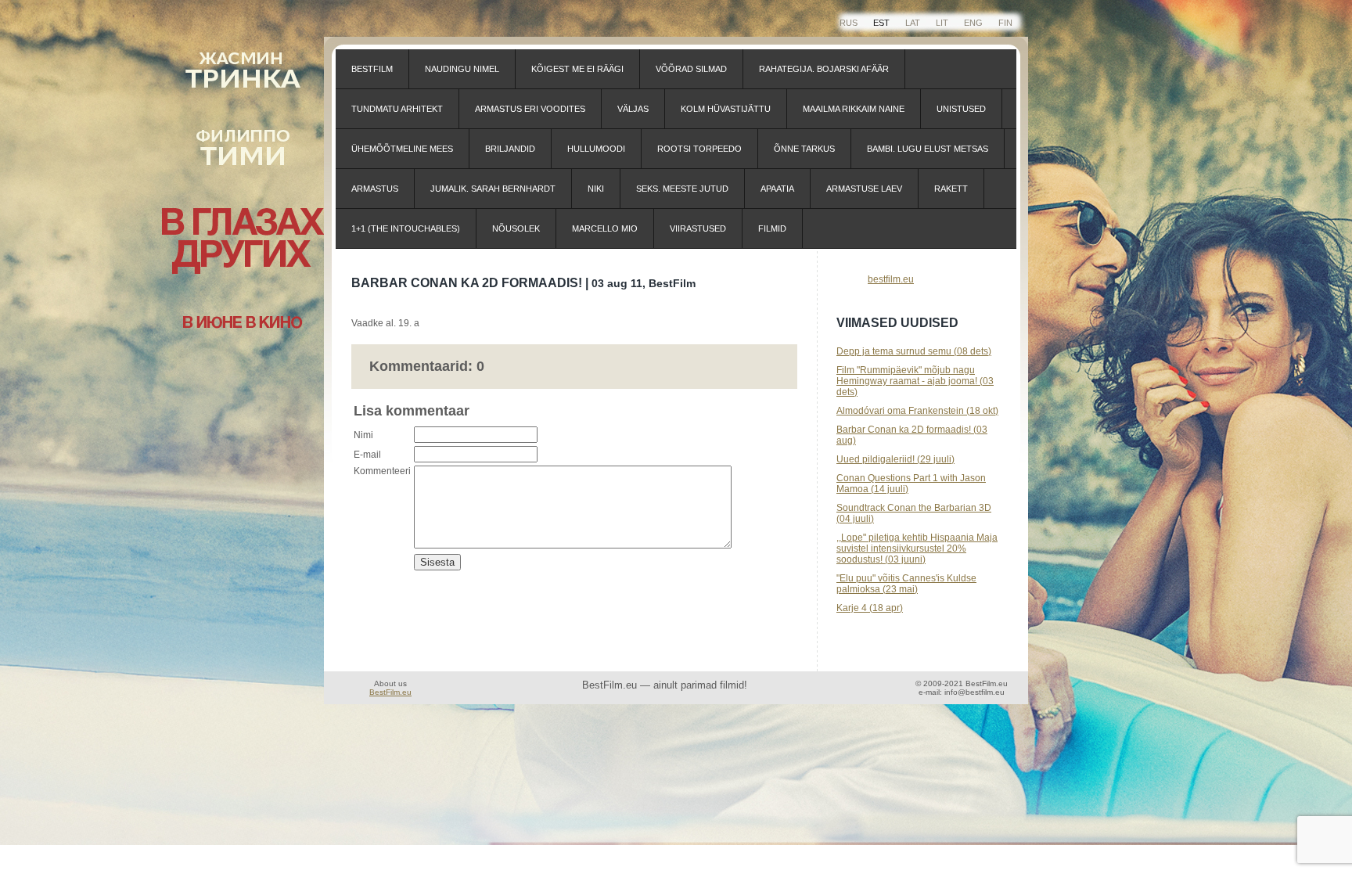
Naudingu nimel (462, 69)
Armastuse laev (864, 188)
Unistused (961, 108)
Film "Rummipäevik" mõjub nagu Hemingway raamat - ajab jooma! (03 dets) (915, 381)
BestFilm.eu (390, 692)
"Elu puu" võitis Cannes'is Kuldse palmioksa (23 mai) (906, 584)
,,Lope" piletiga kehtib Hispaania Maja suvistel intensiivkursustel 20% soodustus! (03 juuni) (917, 548)
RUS (849, 22)
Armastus (374, 188)
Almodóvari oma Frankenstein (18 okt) (917, 410)
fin (1005, 22)
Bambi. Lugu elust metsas (927, 148)
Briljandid (510, 148)
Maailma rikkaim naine (853, 108)
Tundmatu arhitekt (397, 108)
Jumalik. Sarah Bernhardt (493, 188)
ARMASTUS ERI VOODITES (530, 108)
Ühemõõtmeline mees (402, 148)
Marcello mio (605, 228)
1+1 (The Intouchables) (405, 228)
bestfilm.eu (891, 279)
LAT (912, 22)
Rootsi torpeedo (699, 148)
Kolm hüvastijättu (726, 108)
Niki (596, 188)
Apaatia (777, 188)
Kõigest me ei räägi (577, 69)
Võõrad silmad (691, 69)
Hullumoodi (596, 148)
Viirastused (698, 228)
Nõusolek (516, 228)
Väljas (633, 108)
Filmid (772, 228)
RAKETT (951, 188)
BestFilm (372, 69)
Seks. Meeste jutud (682, 188)
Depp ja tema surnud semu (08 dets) (913, 351)
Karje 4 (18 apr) (869, 607)
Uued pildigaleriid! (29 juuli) (895, 459)
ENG (973, 22)
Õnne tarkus (804, 148)
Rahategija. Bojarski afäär (824, 69)
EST (881, 22)
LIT (942, 22)
